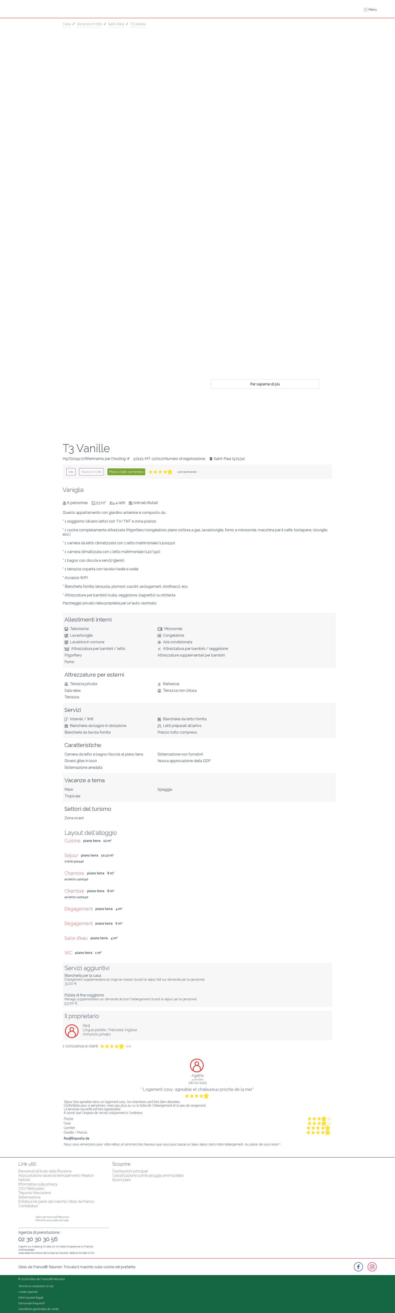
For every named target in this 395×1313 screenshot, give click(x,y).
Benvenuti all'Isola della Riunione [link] (45, 1171)
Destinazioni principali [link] (130, 1171)
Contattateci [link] (28, 1206)
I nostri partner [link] (28, 1292)
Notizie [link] (24, 1180)
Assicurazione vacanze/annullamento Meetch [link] (56, 1175)
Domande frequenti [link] (31, 1303)
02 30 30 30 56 (38, 1239)
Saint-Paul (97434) (229, 458)
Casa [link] (67, 24)
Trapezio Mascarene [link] (34, 1193)
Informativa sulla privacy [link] (38, 1184)
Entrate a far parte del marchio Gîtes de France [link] (56, 1201)
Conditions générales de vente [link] (38, 1309)
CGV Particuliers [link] (31, 1188)
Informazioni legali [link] (30, 1297)
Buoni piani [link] (121, 1180)
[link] (70, 471)
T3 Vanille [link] (137, 24)
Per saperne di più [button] (265, 384)
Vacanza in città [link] (89, 24)
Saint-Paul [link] (116, 24)
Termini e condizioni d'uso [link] (35, 1286)
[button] (370, 9)
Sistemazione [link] (29, 1197)
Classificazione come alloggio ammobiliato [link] (148, 1175)
